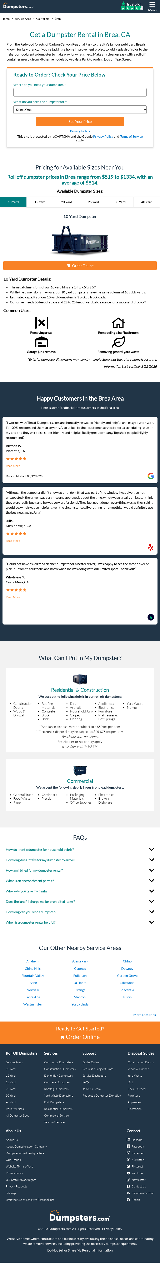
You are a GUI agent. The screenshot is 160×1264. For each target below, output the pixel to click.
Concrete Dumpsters (57, 1082)
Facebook (138, 1146)
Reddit (136, 1199)
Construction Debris (141, 1062)
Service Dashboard (94, 1075)
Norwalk (33, 990)
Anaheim (32, 961)
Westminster (32, 1004)
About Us (12, 1140)
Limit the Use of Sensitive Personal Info (30, 1199)
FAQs (85, 1082)
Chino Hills (33, 968)
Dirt (130, 1082)
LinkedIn (137, 1140)
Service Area (23, 18)
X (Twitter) (138, 1159)
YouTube (137, 1173)
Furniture (134, 1095)
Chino (127, 961)
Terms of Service (131, 136)
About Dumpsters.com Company (26, 1146)
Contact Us (139, 1186)
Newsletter (139, 1179)
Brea (58, 18)
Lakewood (127, 982)
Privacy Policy (80, 131)
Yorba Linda (80, 1004)
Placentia (127, 990)
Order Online (83, 265)
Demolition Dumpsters (58, 1075)
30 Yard (11, 1095)
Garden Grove (127, 975)
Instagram (138, 1153)
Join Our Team (91, 1089)
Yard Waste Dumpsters (58, 1095)
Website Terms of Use (19, 1166)
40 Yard (11, 1102)
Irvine (33, 982)
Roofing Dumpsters (56, 1089)
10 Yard (11, 1069)
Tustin (127, 997)
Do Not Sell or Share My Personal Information (80, 1250)
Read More (13, 466)
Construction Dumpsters (60, 1069)
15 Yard (11, 1082)
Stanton (80, 997)
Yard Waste (135, 1075)
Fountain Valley (33, 975)
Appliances (134, 1102)
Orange (80, 990)
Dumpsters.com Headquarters (25, 1153)
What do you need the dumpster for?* (40, 102)
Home (6, 18)
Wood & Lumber (138, 1069)
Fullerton (80, 975)
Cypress (80, 968)
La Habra (80, 982)
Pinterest (137, 1166)
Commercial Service (56, 1115)
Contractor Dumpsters (58, 1062)
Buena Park (80, 961)
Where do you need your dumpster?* (39, 85)
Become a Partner (143, 1193)
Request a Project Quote (97, 1069)
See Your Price (80, 121)
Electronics (134, 1109)
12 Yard (11, 1075)
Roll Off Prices (15, 1109)
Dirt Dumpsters (54, 1102)
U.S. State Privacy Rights (21, 1179)
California (42, 18)
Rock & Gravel (137, 1089)
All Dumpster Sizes (17, 1115)
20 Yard (11, 1089)
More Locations (144, 1015)
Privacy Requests (16, 1186)
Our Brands (13, 1159)
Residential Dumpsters (58, 1109)
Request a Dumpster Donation (101, 1095)
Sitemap (11, 1193)
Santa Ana (32, 997)
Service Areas (14, 1062)
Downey (127, 968)
